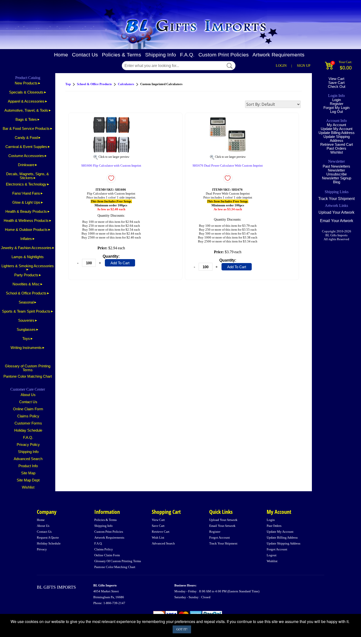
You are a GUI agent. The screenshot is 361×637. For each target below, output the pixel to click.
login (271, 520)
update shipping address (283, 543)
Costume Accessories (26, 156)
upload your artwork (223, 520)
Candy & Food (26, 138)
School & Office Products (26, 293)
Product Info (28, 466)
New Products (26, 83)
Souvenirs (26, 320)
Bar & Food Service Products (26, 129)
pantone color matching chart (114, 567)
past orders (274, 526)
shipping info (103, 526)
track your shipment (223, 543)
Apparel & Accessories (26, 101)
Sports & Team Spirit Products (26, 311)
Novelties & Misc (26, 284)
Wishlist (28, 487)
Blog (336, 182)
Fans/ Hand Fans (26, 193)
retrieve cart (160, 531)
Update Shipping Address (336, 139)
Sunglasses (26, 330)
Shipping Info (160, 55)
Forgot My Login (336, 108)
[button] (229, 66)
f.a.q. (98, 543)
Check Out (336, 87)
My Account (336, 125)
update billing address (282, 537)
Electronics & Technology (26, 184)
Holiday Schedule (28, 430)
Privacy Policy (28, 445)
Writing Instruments (26, 348)
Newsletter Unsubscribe (336, 172)
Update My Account (336, 129)
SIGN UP (303, 65)
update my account (280, 531)
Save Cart (336, 83)
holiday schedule (49, 543)
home (41, 520)
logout (272, 555)
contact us (44, 531)
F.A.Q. (187, 55)
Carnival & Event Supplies (26, 147)
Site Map (28, 473)
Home (61, 55)
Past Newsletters (336, 166)
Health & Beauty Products (26, 211)
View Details (168, 119)
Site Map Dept (28, 480)
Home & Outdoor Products (26, 230)
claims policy (103, 549)
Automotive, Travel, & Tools (26, 110)
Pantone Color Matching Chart (27, 376)
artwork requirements (109, 537)
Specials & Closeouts (26, 92)
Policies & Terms (121, 55)
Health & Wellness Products (26, 221)
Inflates (26, 239)
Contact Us (85, 55)
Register (336, 104)
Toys (26, 339)
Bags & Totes (26, 119)
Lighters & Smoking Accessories (27, 266)
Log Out (336, 112)
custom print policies (108, 531)
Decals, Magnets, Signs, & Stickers (27, 176)
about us (43, 526)
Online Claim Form (28, 409)
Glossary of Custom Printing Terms (27, 368)
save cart (158, 526)
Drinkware (26, 165)
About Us (28, 395)
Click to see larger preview (113, 157)
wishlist (272, 561)
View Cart (336, 79)
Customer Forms (28, 423)
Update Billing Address (337, 133)
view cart (158, 520)
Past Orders (336, 148)
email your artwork (222, 526)
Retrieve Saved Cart (336, 144)
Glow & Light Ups (26, 202)
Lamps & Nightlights (28, 257)
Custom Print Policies (223, 55)
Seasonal (26, 302)
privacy (42, 549)
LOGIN (281, 65)
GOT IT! (181, 629)
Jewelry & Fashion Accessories (26, 248)
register (214, 531)
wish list (158, 537)
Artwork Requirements (278, 55)
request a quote (48, 537)
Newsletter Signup (336, 178)
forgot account (219, 537)
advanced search (163, 543)
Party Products (26, 275)
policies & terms (105, 520)
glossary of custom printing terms (117, 561)
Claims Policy (28, 416)
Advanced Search (28, 459)
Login (336, 100)
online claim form (107, 555)
